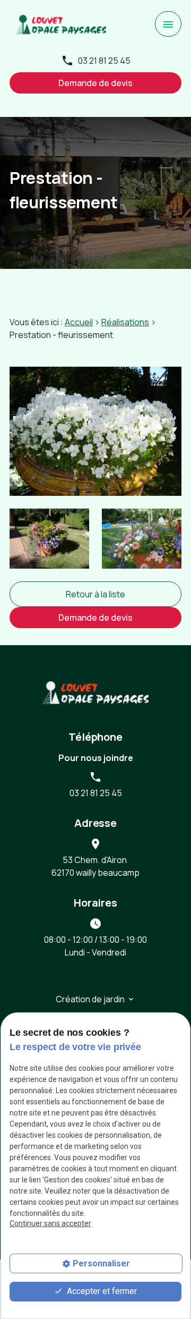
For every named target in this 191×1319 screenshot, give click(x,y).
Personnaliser (101, 1263)
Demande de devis (95, 83)
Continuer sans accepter (50, 1223)
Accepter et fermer (101, 1291)
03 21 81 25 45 (104, 60)
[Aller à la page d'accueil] (61, 24)
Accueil (79, 322)
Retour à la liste (95, 594)
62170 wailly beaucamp (95, 866)
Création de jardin (90, 999)
